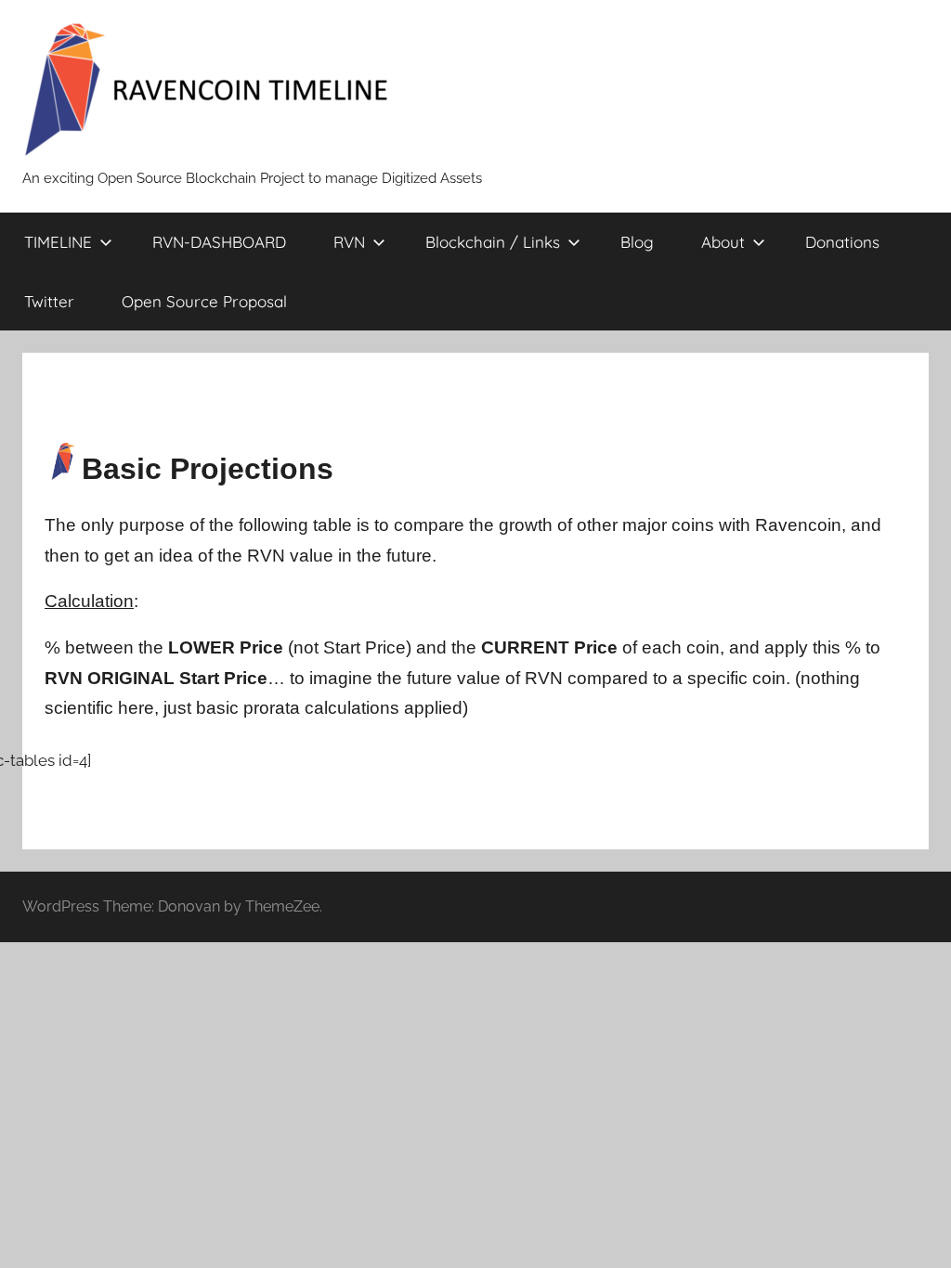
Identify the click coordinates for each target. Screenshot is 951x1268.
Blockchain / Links (492, 242)
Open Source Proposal (204, 301)
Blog (637, 242)
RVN (349, 242)
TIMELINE (58, 242)
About (723, 242)
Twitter (49, 301)
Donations (842, 242)
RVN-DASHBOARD (219, 242)
